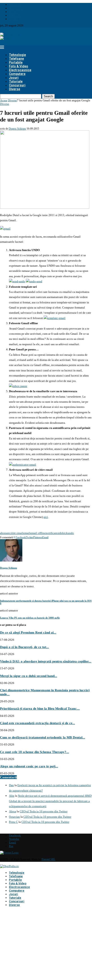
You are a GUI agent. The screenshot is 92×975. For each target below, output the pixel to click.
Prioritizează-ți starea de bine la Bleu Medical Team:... (40, 708)
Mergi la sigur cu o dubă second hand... (28, 676)
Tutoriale (16, 81)
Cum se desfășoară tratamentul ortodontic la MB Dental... (42, 737)
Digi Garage (16, 8)
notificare (51, 533)
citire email (16, 533)
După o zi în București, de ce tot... (24, 647)
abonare (5, 533)
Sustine (13, 11)
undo (71, 533)
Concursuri (17, 85)
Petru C (13, 822)
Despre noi (15, 4)
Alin (11, 795)
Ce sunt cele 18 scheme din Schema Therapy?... (34, 752)
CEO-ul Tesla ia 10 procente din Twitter (43, 811)
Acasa (3, 100)
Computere (17, 74)
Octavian (14, 816)
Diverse (14, 89)
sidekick (62, 533)
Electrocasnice (20, 70)
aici (46, 517)
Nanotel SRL (48, 859)
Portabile (16, 62)
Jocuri (14, 77)
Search (48, 96)
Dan (11, 785)
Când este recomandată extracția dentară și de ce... (37, 723)
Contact (14, 19)
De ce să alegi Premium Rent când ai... (28, 632)
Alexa (12, 811)
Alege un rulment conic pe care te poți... (29, 766)
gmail (26, 533)
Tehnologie (17, 55)
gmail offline (38, 533)
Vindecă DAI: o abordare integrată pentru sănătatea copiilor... (45, 661)
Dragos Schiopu (17, 128)
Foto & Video (18, 66)
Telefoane (16, 58)
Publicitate (15, 15)
